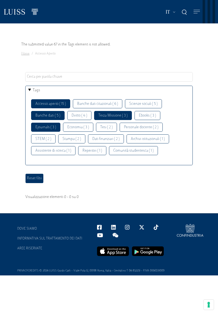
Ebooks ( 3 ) (147, 116)
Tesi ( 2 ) (106, 127)
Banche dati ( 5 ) (47, 116)
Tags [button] (36, 90)
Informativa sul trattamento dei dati (49, 238)
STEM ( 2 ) (43, 139)
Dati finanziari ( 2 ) (106, 139)
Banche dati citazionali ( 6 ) (97, 104)
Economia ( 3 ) (78, 127)
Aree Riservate (29, 248)
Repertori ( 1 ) (92, 151)
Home (25, 53)
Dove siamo (27, 228)
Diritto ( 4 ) (79, 116)
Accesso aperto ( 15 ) (50, 104)
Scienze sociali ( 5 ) (143, 104)
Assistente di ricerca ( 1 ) (53, 151)
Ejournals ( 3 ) (45, 127)
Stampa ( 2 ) (71, 139)
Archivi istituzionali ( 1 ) (148, 139)
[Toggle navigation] (197, 12)
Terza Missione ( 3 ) (113, 116)
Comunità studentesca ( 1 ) (133, 151)
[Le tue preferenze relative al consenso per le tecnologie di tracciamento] (209, 305)
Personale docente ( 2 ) (141, 127)
